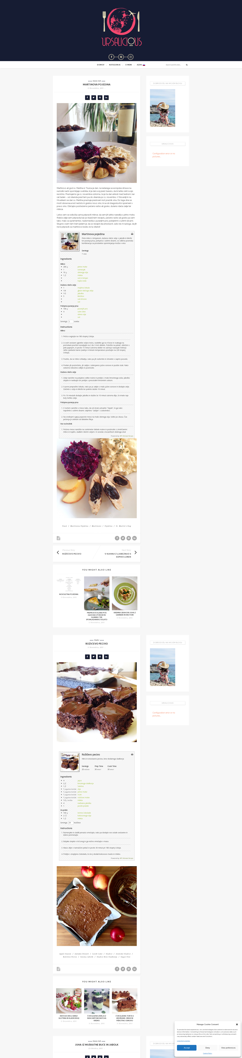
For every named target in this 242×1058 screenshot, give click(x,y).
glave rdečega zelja (85, 290)
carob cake (97, 954)
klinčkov (81, 296)
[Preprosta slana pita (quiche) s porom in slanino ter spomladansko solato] (97, 593)
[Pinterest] (121, 57)
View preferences (228, 1048)
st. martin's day (123, 526)
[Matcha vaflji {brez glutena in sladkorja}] (69, 1001)
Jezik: (140, 65)
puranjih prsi (83, 308)
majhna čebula (84, 287)
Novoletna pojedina (68, 594)
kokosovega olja (84, 815)
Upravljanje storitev (183, 1041)
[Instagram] (130, 57)
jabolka (81, 293)
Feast (64, 526)
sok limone (82, 299)
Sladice (96, 640)
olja (79, 789)
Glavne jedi (97, 81)
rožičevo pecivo (70, 957)
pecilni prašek (83, 806)
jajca (80, 780)
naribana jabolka (84, 803)
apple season (65, 954)
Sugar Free (125, 957)
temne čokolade (84, 813)
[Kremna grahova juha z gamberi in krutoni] (124, 593)
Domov (100, 65)
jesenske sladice (123, 954)
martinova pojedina (79, 526)
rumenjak (81, 269)
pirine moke (82, 267)
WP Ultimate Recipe (126, 436)
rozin (80, 794)
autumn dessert (82, 954)
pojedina (109, 526)
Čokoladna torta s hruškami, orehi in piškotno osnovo (125, 1018)
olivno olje (82, 314)
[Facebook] (111, 57)
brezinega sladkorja (86, 783)
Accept (187, 1048)
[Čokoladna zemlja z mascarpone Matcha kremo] (97, 1001)
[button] (237, 1024)
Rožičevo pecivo (71, 554)
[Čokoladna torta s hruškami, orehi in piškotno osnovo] (124, 1001)
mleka (80, 275)
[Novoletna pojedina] (69, 584)
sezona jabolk (86, 957)
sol (79, 302)
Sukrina (81, 786)
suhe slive (82, 311)
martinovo (96, 526)
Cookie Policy (207, 1053)
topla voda (82, 281)
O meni (128, 65)
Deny (207, 1048)
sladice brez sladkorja (107, 957)
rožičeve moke (84, 797)
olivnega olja (83, 272)
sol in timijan (83, 278)
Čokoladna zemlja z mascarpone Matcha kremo (96, 1018)
